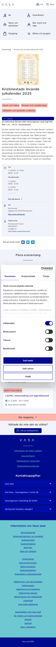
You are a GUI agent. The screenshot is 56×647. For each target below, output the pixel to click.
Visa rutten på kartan (16, 214)
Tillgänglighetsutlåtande (28, 466)
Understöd (28, 600)
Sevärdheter (38, 15)
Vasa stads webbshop (28, 604)
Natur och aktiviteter (13, 24)
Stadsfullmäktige (28, 544)
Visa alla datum (14, 199)
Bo (9, 15)
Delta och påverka (28, 551)
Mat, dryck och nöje (39, 24)
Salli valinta (28, 368)
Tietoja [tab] (46, 276)
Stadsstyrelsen (28, 540)
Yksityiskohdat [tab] (28, 276)
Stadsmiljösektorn (28, 570)
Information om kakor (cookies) (28, 450)
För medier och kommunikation (28, 615)
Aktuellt (28, 619)
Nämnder (28, 547)
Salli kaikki (28, 360)
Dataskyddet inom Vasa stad (28, 612)
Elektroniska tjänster (28, 593)
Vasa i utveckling (28, 627)
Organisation (28, 559)
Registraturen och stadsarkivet (28, 596)
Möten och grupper (41, 33)
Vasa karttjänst (28, 456)
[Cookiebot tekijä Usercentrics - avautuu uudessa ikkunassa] (41, 268)
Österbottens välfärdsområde (28, 574)
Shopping (12, 33)
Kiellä (28, 376)
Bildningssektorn (28, 566)
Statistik (28, 623)
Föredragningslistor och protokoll (28, 536)
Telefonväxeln (28, 585)
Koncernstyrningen (28, 562)
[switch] (49, 332)
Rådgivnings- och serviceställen (28, 581)
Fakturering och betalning (28, 589)
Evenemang (6, 49)
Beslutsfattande (28, 532)
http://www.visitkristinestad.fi (19, 231)
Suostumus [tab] (9, 276)
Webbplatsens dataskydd (28, 461)
